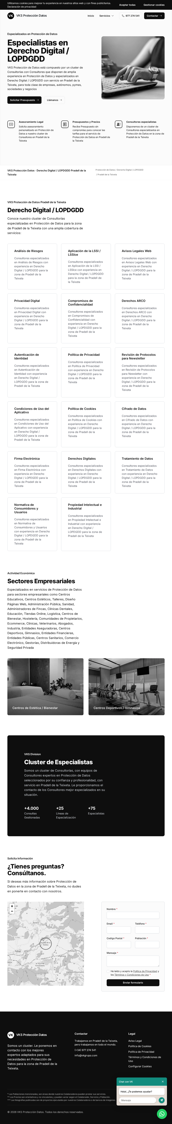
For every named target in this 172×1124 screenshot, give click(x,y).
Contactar (152, 15)
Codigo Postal (115, 938)
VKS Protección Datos (31, 15)
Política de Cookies (139, 1046)
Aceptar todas (127, 4)
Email (111, 923)
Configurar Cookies (140, 1066)
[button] (45, 943)
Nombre (112, 909)
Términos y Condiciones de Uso (131, 974)
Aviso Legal (135, 1040)
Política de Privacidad (145, 971)
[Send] (162, 1100)
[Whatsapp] (162, 1114)
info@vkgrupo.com (86, 1055)
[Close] (163, 1081)
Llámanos (52, 100)
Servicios (104, 15)
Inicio (91, 15)
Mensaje (112, 952)
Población (141, 938)
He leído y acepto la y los (135, 973)
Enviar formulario (133, 982)
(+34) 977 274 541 (85, 1050)
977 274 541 (132, 15)
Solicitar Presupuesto (22, 100)
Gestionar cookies (154, 4)
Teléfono (140, 923)
